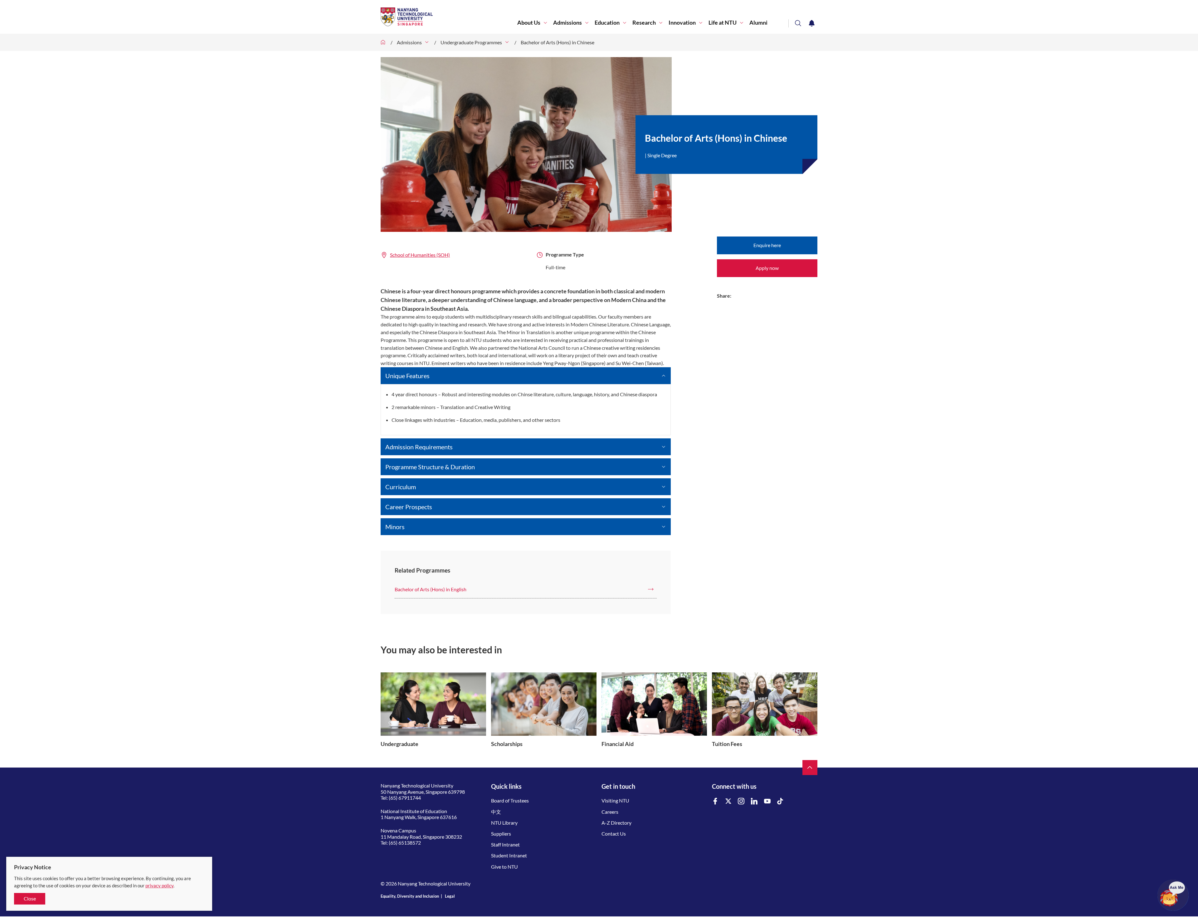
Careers (609, 812)
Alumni (758, 22)
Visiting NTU (615, 800)
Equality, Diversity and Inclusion (410, 896)
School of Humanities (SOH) (420, 255)
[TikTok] (780, 801)
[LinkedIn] (754, 801)
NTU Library (504, 823)
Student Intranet (509, 855)
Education (607, 22)
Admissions (567, 22)
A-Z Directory (616, 823)
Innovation (682, 22)
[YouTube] (767, 801)
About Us (528, 22)
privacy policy (159, 885)
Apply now (767, 268)
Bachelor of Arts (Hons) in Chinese (557, 42)
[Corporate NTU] (383, 42)
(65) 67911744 (405, 798)
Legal (450, 896)
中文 (496, 812)
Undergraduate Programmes (471, 42)
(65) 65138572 (405, 843)
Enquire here (767, 245)
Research (644, 22)
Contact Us (613, 834)
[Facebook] (715, 801)
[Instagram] (741, 801)
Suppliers (501, 834)
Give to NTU (504, 867)
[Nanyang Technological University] (449, 17)
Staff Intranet (505, 844)
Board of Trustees (510, 800)
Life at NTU (723, 22)
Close (30, 898)
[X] (728, 801)
